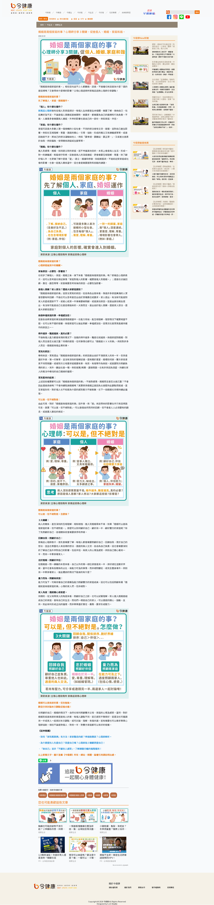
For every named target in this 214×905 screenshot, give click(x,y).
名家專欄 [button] (112, 12)
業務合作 (141, 887)
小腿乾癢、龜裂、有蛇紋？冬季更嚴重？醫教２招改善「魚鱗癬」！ (113, 827)
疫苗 (75, 18)
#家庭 (113, 795)
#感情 (105, 795)
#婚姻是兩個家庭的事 (57, 795)
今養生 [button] (69, 12)
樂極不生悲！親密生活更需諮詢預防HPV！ (113, 856)
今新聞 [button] (47, 12)
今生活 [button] (90, 12)
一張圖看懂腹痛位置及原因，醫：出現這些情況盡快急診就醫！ (82, 827)
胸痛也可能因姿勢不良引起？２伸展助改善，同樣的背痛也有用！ (51, 827)
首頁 (42, 24)
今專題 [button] (58, 12)
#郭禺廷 (43, 795)
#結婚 (97, 795)
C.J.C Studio (112, 903)
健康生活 (58, 24)
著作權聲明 (156, 887)
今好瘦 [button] (79, 12)
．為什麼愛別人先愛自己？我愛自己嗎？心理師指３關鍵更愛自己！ (71, 742)
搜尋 (197, 12)
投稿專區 (170, 887)
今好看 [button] (101, 12)
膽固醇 (90, 18)
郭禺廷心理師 (45, 110)
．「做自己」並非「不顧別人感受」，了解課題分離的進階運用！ (70, 748)
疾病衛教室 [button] (126, 12)
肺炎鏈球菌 (65, 18)
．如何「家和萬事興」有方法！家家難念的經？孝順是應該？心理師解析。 (75, 736)
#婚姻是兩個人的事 (76, 795)
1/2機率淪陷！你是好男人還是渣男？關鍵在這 (52, 856)
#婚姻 (90, 795)
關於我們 (127, 887)
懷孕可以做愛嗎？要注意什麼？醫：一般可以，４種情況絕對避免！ (82, 856)
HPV (82, 18)
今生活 (49, 24)
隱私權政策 (113, 887)
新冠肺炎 (52, 18)
